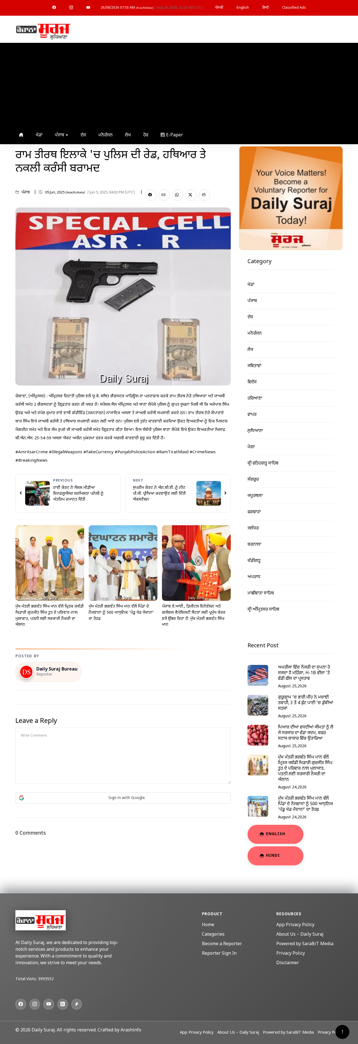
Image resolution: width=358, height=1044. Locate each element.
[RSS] (62, 1004)
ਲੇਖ (128, 135)
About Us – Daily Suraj (300, 935)
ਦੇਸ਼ (83, 135)
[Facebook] (54, 7)
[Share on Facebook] (150, 195)
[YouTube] (88, 7)
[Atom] (76, 1004)
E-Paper (174, 135)
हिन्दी (265, 7)
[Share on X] (191, 195)
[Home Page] (43, 29)
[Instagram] (71, 7)
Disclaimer (287, 963)
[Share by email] (164, 195)
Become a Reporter (222, 944)
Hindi (273, 855)
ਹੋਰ (145, 135)
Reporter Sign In (219, 954)
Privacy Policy (290, 954)
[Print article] (204, 195)
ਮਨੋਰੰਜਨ (105, 135)
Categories (213, 935)
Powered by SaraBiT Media (304, 944)
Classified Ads (294, 7)
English (243, 7)
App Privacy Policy (295, 925)
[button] (123, 798)
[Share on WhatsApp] (177, 195)
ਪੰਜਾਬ (60, 135)
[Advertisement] (177, 85)
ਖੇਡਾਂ (39, 135)
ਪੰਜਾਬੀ (219, 7)
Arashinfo (131, 1030)
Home (208, 925)
